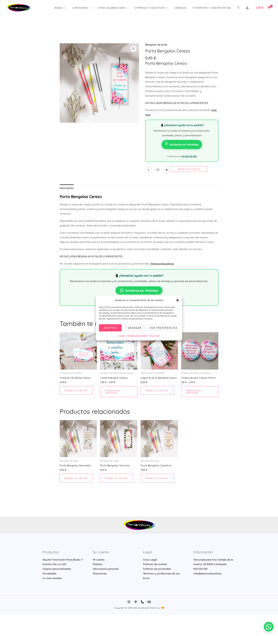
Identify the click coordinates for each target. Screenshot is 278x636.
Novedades (49, 573)
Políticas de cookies (155, 564)
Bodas (59, 7)
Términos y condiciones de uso (161, 573)
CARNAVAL (180, 7)
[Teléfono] (142, 601)
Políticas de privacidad (137, 335)
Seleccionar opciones (113, 391)
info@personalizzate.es (207, 573)
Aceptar (110, 327)
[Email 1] (149, 601)
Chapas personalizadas (56, 568)
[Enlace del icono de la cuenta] (247, 7)
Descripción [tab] (67, 188)
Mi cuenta (98, 559)
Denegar (135, 327)
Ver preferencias (163, 327)
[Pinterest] (135, 601)
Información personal (106, 568)
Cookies (122, 335)
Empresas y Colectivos (150, 7)
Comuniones (80, 7)
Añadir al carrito (189, 169)
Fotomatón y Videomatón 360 (212, 7)
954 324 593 (200, 568)
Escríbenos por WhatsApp (184, 144)
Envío (146, 578)
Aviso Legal (154, 335)
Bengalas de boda (156, 44)
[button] (177, 300)
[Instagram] (128, 601)
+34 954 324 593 (189, 156)
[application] (64, 7)
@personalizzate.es (162, 263)
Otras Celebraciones (111, 7)
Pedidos (98, 564)
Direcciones (100, 573)
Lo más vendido (52, 578)
